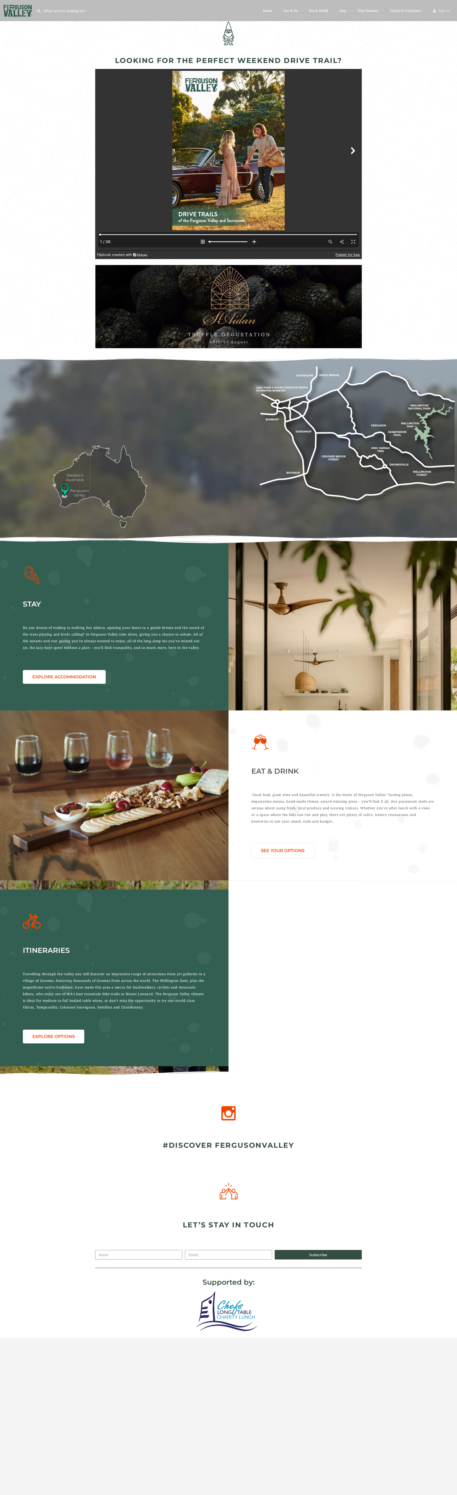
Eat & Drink (318, 10)
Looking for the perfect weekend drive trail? (228, 60)
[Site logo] (18, 10)
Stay (342, 10)
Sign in (444, 10)
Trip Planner (368, 10)
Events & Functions (405, 10)
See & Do (290, 10)
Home (267, 10)
